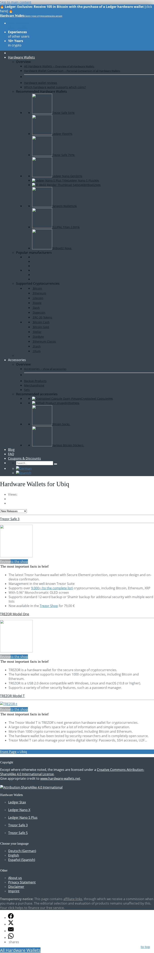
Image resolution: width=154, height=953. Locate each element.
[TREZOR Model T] (8, 704)
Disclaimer (16, 886)
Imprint (13, 891)
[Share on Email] (11, 931)
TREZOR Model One (14, 614)
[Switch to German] (24, 468)
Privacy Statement (22, 882)
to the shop (19, 561)
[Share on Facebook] (11, 917)
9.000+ (52, 588)
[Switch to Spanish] (23, 473)
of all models (18, 25)
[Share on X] (11, 924)
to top (145, 947)
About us (15, 878)
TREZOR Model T (12, 696)
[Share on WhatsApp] (11, 937)
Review (5, 561)
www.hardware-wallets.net (60, 778)
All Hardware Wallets (20, 950)
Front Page (8, 752)
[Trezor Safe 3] (16, 556)
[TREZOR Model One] (16, 651)
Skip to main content (15, 2)
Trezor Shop (49, 606)
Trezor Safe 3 (9, 519)
